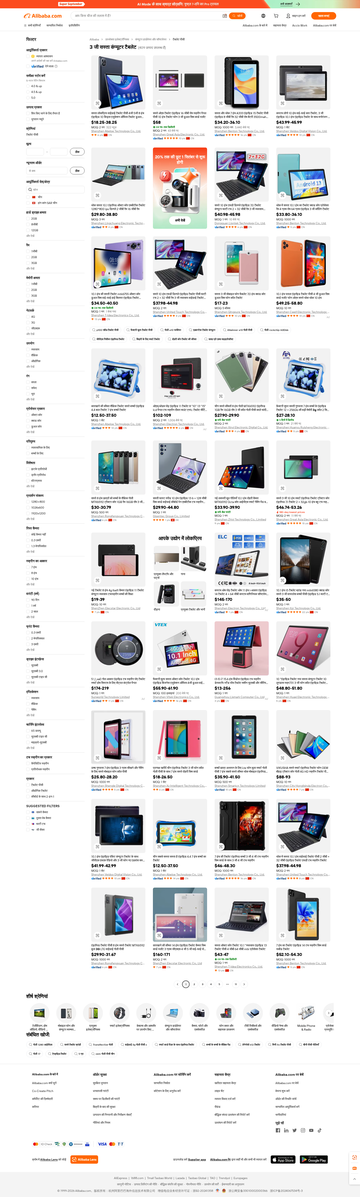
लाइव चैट (219, 1091)
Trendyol (224, 1178)
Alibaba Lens (49, 1159)
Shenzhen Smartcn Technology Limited (240, 785)
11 (236, 984)
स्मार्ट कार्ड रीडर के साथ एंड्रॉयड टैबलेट (176, 1044)
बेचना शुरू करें (282, 1091)
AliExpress (120, 1178)
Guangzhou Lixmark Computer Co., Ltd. (240, 697)
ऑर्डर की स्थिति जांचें (285, 1099)
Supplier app (197, 1159)
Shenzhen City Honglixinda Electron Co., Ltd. (303, 785)
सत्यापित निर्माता (162, 1083)
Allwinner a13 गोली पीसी (239, 330)
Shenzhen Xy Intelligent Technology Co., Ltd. (180, 785)
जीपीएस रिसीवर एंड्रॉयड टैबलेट (110, 339)
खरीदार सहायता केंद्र (225, 1083)
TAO (212, 1178)
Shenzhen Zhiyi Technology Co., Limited (240, 519)
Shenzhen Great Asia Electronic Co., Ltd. (179, 134)
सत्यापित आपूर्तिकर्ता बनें (287, 1106)
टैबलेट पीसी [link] (179, 39)
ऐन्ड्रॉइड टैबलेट (59, 1053)
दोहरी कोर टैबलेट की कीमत (184, 339)
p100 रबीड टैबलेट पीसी (107, 330)
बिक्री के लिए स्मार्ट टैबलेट (148, 339)
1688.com (137, 1178)
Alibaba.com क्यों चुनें (44, 1083)
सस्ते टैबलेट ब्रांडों (72, 1044)
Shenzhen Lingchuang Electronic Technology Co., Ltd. (118, 223)
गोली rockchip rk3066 (276, 330)
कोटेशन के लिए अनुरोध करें (167, 1091)
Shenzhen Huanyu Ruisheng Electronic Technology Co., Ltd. (303, 427)
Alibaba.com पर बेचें (287, 1083)
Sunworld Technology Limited (110, 697)
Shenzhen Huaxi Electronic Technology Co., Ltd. (303, 697)
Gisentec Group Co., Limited (171, 516)
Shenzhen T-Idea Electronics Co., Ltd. (115, 315)
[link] (354, 1157)
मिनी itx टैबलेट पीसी (281, 1044)
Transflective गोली (103, 1044)
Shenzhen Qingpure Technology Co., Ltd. (241, 312)
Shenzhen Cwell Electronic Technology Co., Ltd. (303, 312)
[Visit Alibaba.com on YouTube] (311, 1130)
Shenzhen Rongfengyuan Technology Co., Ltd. (118, 516)
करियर (35, 1106)
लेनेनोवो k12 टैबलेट (251, 1044)
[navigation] (55, 512)
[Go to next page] (244, 984)
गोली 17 (36, 1053)
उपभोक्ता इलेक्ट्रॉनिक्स (117, 39)
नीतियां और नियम (101, 1122)
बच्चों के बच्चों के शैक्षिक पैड (218, 1044)
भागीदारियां (280, 1114)
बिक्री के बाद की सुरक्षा (104, 1106)
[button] (224, 15)
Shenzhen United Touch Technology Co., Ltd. (180, 312)
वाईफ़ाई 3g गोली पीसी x (136, 1044)
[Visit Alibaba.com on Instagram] (302, 1130)
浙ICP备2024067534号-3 (286, 1190)
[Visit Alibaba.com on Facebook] (277, 1130)
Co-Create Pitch (42, 1091)
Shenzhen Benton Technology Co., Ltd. (240, 131)
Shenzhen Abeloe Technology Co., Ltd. (116, 131)
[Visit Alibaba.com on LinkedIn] (286, 1130)
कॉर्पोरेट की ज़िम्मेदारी (42, 1099)
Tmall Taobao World (159, 1178)
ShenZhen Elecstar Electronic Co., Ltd (115, 608)
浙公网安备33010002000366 (248, 1190)
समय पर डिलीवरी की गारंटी (106, 1099)
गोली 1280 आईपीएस (42, 1044)
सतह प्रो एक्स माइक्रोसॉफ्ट (221, 339)
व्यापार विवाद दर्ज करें (225, 1099)
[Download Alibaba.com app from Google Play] (314, 1159)
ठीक (77, 152)
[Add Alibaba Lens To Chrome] (84, 1159)
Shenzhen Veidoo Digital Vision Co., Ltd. (301, 131)
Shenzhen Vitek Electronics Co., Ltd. (176, 697)
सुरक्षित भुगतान (100, 1083)
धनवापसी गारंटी (101, 1091)
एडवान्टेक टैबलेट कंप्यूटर (204, 330)
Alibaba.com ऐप (220, 1159)
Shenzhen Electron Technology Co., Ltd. (178, 424)
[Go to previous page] (177, 984)
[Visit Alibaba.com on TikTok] (319, 1130)
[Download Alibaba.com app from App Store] (283, 1159)
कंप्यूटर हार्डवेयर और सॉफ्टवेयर (150, 39)
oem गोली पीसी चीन (105, 1053)
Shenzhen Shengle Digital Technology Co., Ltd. (118, 785)
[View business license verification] (218, 1191)
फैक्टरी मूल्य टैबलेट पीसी (141, 330)
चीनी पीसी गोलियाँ (311, 1044)
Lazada (180, 1178)
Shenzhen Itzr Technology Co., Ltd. (298, 608)
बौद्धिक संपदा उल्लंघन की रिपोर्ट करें (232, 1114)
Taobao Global (197, 1178)
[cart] (277, 16)
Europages (241, 1178)
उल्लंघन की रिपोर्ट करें (225, 1122)
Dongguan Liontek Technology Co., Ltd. (240, 223)
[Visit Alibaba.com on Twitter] (294, 1130)
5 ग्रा (81, 1053)
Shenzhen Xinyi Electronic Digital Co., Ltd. (241, 427)
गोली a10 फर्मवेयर (173, 330)
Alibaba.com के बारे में (45, 1074)
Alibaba (94, 39)
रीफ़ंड (217, 1106)
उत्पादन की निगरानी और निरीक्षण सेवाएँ (112, 1114)
